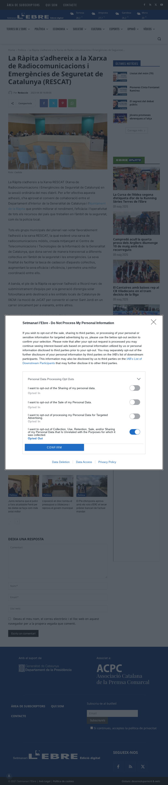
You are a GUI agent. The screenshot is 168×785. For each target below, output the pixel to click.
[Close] (155, 323)
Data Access (84, 462)
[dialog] (84, 392)
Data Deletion (61, 462)
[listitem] (84, 379)
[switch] (134, 388)
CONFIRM (54, 447)
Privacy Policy (107, 462)
